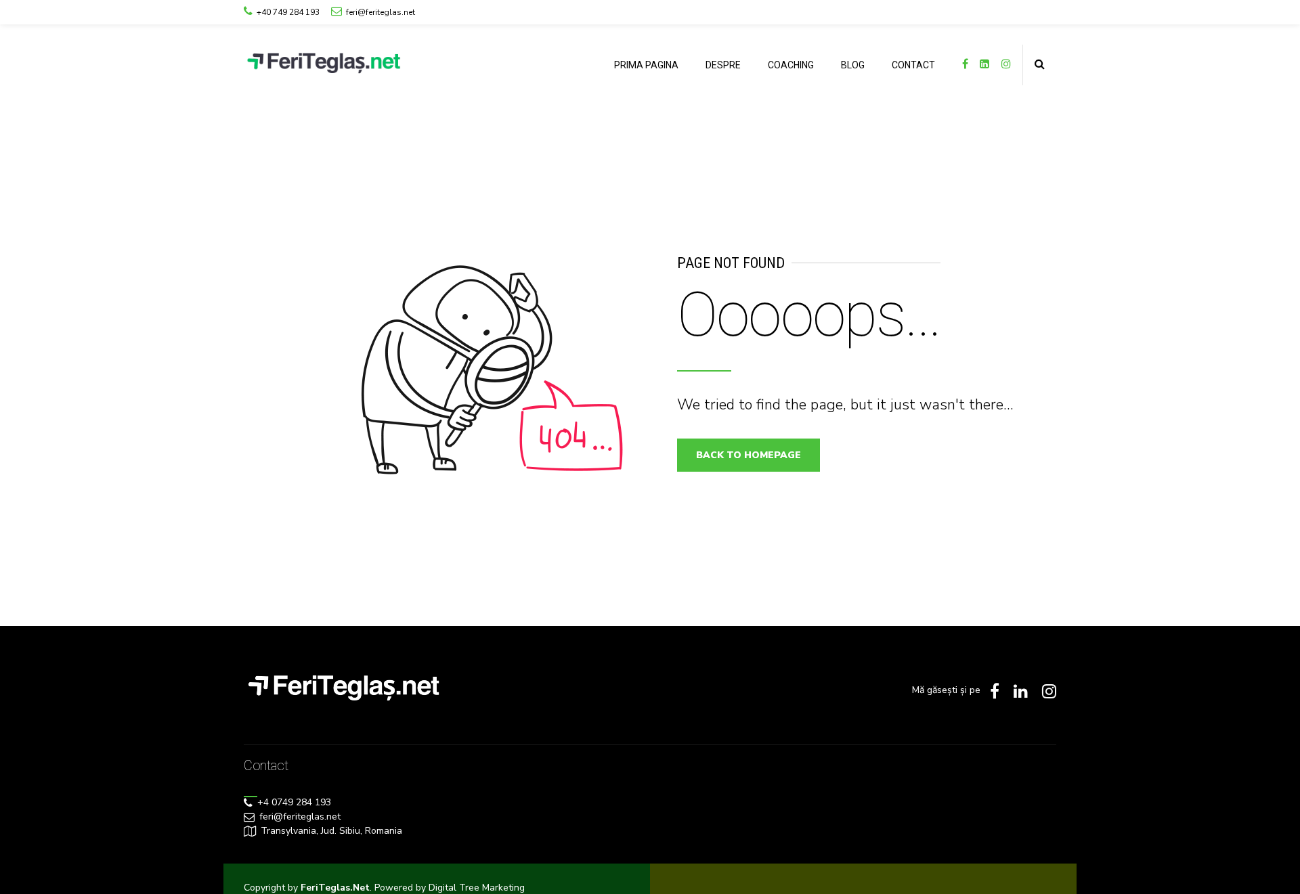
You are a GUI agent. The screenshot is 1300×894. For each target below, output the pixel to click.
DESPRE (723, 65)
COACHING (791, 65)
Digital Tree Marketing (477, 887)
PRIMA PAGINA (646, 65)
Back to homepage (748, 455)
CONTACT (913, 65)
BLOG (853, 65)
